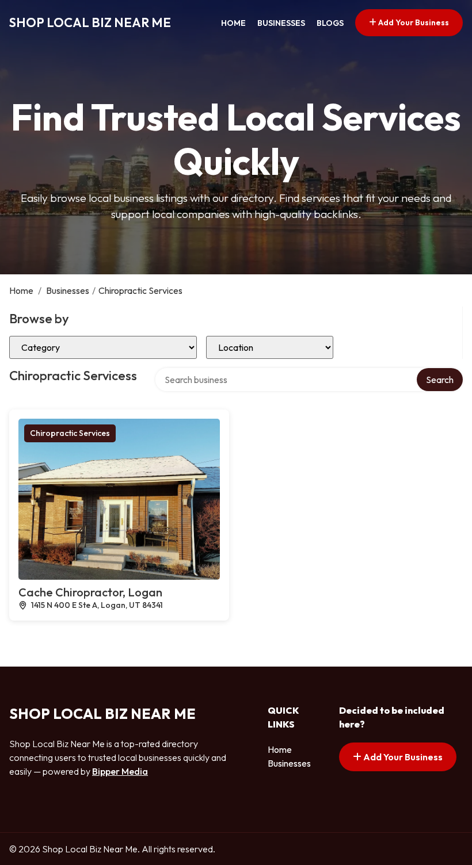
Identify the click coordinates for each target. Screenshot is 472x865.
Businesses (281, 23)
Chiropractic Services (70, 433)
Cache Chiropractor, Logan (90, 592)
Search (440, 379)
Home (233, 23)
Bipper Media (120, 771)
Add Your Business (412, 22)
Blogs (330, 23)
